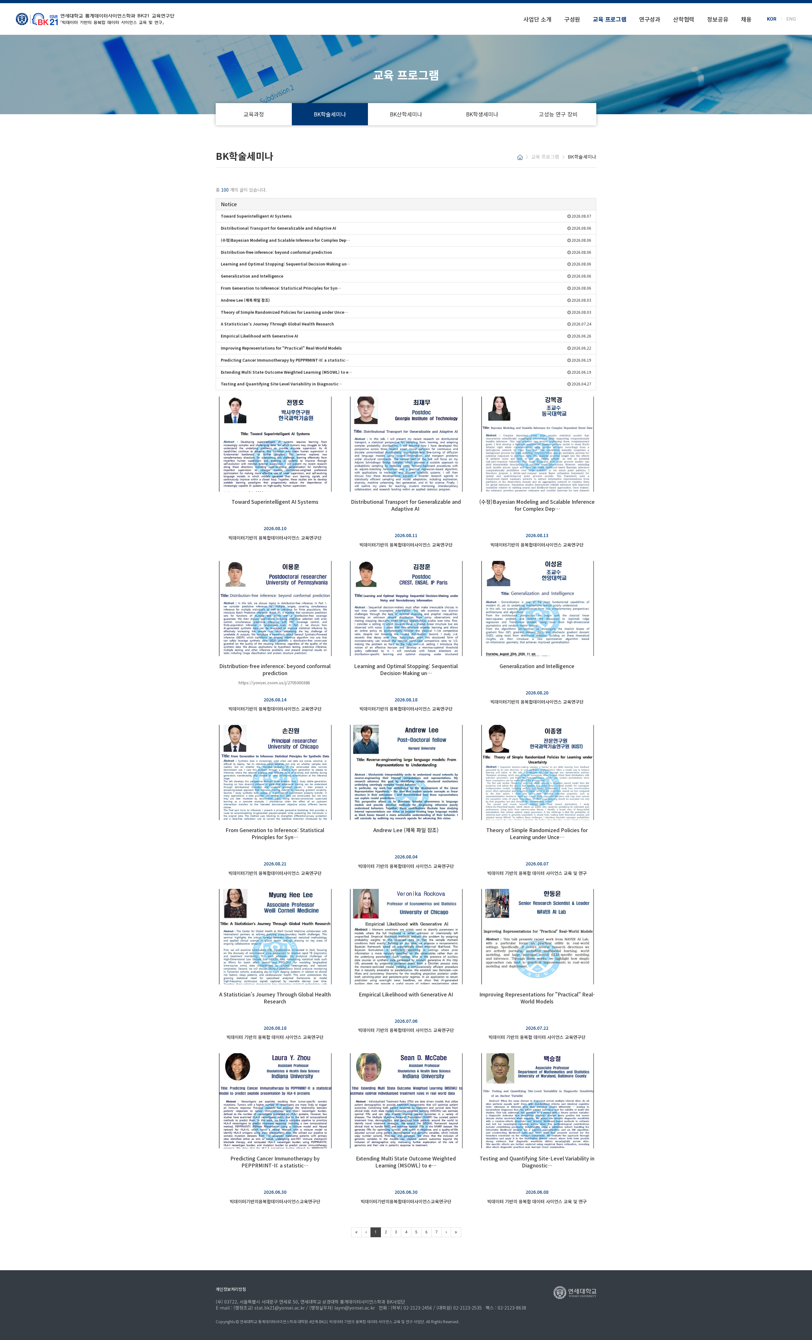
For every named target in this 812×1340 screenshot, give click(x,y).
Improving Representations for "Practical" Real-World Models (537, 997)
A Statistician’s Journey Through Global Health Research (275, 997)
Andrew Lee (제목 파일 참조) (406, 830)
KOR (771, 19)
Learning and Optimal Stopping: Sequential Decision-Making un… (406, 669)
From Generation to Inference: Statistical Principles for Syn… (275, 833)
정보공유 (717, 19)
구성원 (572, 19)
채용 (746, 19)
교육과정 (254, 114)
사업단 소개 (537, 19)
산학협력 (683, 19)
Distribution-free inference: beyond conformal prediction (275, 669)
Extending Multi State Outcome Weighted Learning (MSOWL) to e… (406, 1161)
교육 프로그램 (609, 19)
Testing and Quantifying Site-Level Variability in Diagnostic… (537, 1161)
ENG (791, 19)
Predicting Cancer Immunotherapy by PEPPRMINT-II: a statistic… (275, 1161)
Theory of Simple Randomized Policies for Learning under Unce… (537, 833)
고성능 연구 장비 (558, 114)
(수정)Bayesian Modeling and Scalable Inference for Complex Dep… (537, 505)
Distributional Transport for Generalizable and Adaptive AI (406, 505)
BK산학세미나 (406, 114)
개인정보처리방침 (231, 1289)
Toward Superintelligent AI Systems (275, 501)
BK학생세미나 (482, 114)
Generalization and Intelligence (537, 666)
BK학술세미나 (330, 114)
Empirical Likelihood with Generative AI (406, 994)
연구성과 (649, 19)
